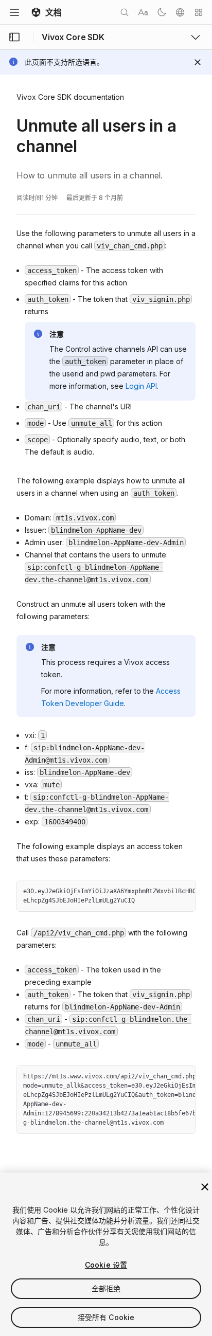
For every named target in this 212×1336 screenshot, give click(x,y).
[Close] (197, 62)
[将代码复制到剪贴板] (165, 891)
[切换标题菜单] (14, 12)
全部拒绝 (106, 1288)
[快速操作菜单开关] (198, 12)
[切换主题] (161, 12)
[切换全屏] (183, 891)
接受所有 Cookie (106, 1317)
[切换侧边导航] (14, 37)
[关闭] (205, 1187)
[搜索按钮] (124, 12)
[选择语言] (180, 12)
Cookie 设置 (106, 1264)
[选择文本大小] (143, 12)
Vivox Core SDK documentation (70, 97)
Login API (141, 386)
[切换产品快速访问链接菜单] (195, 37)
